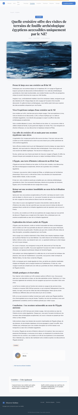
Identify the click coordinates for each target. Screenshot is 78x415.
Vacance (51, 3)
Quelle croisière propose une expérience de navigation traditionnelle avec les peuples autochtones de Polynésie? (52, 386)
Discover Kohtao (12, 403)
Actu (14, 3)
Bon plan (18, 3)
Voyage (57, 3)
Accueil (9, 3)
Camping (26, 3)
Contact (58, 402)
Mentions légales (50, 402)
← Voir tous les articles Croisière (22, 365)
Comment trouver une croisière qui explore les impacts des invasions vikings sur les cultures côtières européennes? (23, 386)
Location (38, 3)
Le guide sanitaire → (68, 3)
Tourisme (45, 3)
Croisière (32, 3)
